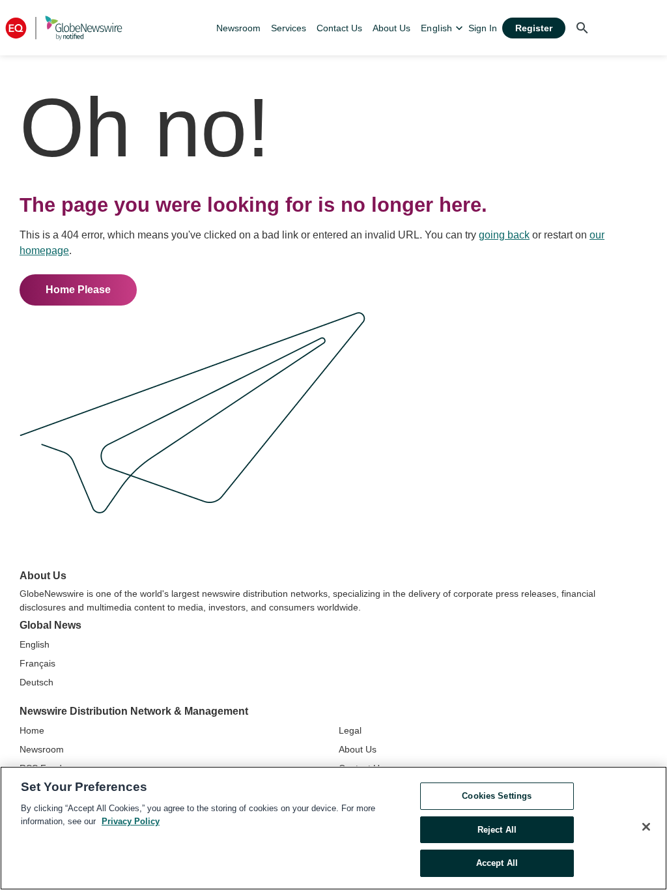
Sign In (482, 28)
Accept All (497, 863)
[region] (333, 828)
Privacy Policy (131, 821)
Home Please (78, 289)
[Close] (646, 826)
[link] (238, 28)
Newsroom (42, 749)
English (35, 644)
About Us (357, 749)
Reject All (497, 830)
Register (533, 28)
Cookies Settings (497, 796)
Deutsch (36, 682)
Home (32, 730)
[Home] (63, 27)
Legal (350, 730)
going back (504, 234)
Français (37, 663)
